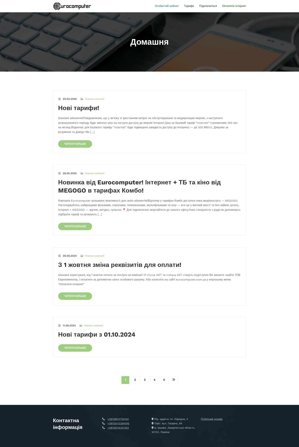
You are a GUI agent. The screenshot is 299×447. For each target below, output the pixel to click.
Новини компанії (94, 99)
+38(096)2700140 (118, 419)
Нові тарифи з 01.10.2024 (96, 334)
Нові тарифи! (78, 108)
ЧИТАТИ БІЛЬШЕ (75, 143)
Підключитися (208, 6)
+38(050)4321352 (118, 427)
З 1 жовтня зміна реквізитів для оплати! (119, 264)
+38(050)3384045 (118, 423)
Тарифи (189, 6)
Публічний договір (212, 419)
